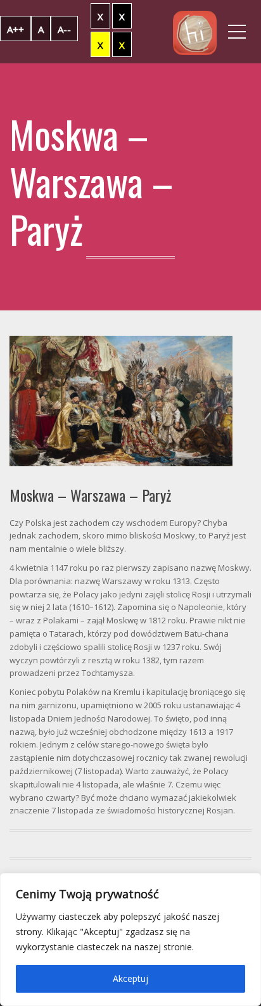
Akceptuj (130, 978)
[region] (130, 939)
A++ (15, 29)
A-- (64, 29)
